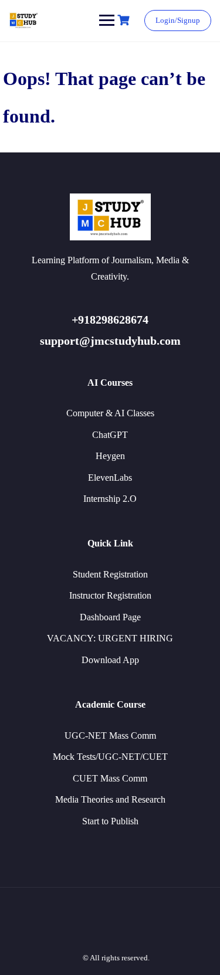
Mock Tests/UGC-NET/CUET (110, 757)
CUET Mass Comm (110, 778)
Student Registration (110, 574)
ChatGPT (110, 435)
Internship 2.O (110, 499)
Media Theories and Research (110, 799)
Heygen (110, 456)
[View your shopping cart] (125, 20)
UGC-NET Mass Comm (110, 735)
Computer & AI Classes (110, 413)
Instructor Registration (110, 595)
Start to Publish (110, 821)
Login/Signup (177, 20)
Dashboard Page (110, 617)
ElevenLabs (110, 478)
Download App (110, 660)
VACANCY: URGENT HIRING (110, 638)
